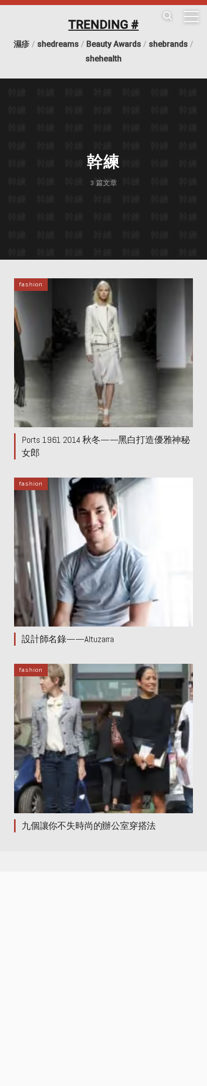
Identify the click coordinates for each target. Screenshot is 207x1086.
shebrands (168, 44)
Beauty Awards (113, 44)
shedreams (58, 44)
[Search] (167, 16)
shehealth (103, 58)
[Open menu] (191, 16)
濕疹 (22, 44)
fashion (31, 284)
